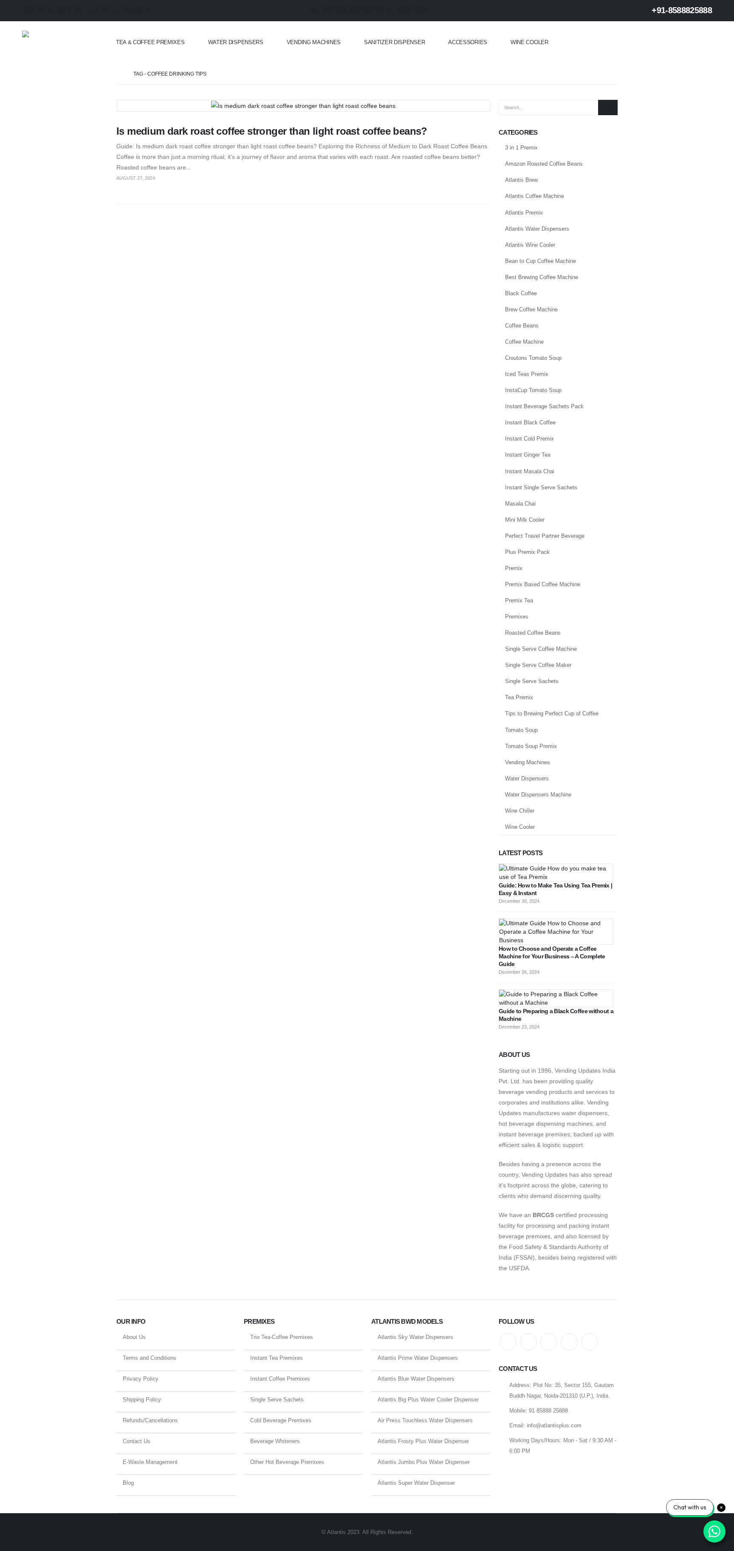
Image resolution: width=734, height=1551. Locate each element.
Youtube (548, 1341)
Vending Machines (314, 42)
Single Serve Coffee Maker (538, 665)
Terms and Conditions (149, 1358)
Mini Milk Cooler (525, 520)
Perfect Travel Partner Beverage (544, 536)
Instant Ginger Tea (527, 455)
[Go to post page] (556, 872)
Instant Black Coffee (530, 422)
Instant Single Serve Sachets (541, 487)
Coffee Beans (522, 325)
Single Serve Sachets (532, 681)
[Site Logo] (56, 42)
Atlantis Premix (524, 212)
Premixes (516, 616)
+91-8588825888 (680, 10)
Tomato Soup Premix (531, 746)
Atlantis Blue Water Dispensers (416, 1379)
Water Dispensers (235, 42)
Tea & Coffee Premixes (150, 42)
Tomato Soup (521, 730)
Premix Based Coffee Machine (542, 584)
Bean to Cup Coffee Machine (540, 261)
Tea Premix (519, 697)
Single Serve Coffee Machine (541, 649)
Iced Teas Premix (526, 374)
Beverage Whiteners (275, 1441)
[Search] (608, 107)
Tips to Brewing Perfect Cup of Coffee (551, 713)
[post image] (303, 106)
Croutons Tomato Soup (533, 358)
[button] (707, 42)
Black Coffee (521, 293)
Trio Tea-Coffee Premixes (281, 1337)
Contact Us (136, 1441)
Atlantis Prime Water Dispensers (418, 1358)
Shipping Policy (142, 1399)
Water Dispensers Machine (538, 794)
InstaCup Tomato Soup (533, 390)
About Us (134, 1337)
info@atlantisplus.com (554, 1425)
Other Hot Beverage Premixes (287, 1462)
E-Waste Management (150, 1462)
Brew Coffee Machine (531, 309)
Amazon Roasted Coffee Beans (544, 164)
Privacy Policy (140, 1379)
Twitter (528, 1341)
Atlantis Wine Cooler (530, 245)
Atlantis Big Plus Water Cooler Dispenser (428, 1399)
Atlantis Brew (521, 180)
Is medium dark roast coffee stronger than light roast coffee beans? (271, 131)
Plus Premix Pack (527, 552)
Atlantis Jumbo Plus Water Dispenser (424, 1462)
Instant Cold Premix (529, 438)
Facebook (508, 1341)
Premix (513, 568)
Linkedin (589, 1341)
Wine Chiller (519, 811)
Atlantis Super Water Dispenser (416, 1483)
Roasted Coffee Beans (533, 633)
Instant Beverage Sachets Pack (544, 406)
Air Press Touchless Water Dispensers (425, 1420)
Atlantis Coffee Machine (534, 196)
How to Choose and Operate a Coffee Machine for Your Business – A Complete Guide (552, 956)
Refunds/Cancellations (150, 1420)
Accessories (467, 42)
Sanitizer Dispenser (394, 42)
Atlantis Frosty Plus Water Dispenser (423, 1441)
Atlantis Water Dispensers (537, 229)
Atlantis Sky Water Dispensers (415, 1337)
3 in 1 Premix (521, 147)
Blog (128, 1483)
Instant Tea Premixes (276, 1358)
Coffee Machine (524, 342)
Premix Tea (519, 600)
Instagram (569, 1341)
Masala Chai (520, 503)
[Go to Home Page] (118, 74)
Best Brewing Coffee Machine (541, 277)
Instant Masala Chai (529, 471)
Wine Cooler (529, 42)
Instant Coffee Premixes (280, 1379)
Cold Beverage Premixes (280, 1420)
